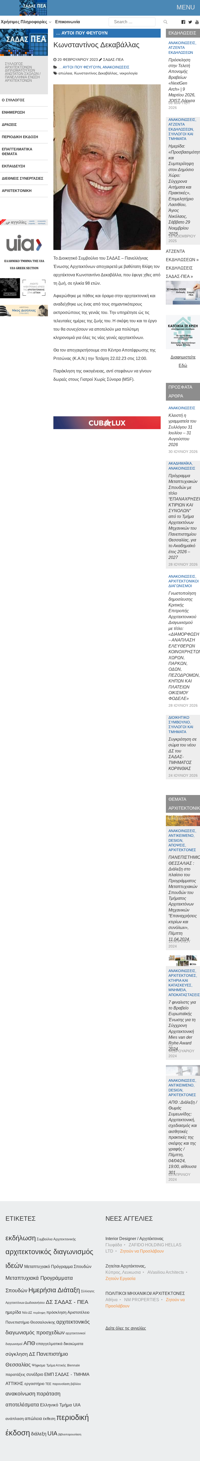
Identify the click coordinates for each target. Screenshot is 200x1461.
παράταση (48, 1393)
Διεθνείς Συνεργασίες (22, 178)
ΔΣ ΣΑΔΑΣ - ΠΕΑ (67, 1302)
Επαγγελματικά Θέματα (17, 151)
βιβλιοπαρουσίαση (69, 1434)
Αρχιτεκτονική (17, 191)
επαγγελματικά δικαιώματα (59, 1343)
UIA (52, 1433)
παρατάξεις (15, 1374)
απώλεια (33, 1418)
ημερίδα (13, 1312)
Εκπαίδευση (13, 166)
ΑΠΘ (29, 1343)
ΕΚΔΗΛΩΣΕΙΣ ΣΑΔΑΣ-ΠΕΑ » (179, 272)
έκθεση (49, 1418)
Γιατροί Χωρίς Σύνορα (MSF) (106, 379)
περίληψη (39, 1312)
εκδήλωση (20, 1238)
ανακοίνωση (20, 1393)
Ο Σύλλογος (13, 100)
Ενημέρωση (13, 112)
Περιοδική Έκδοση (20, 137)
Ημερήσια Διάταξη (54, 1290)
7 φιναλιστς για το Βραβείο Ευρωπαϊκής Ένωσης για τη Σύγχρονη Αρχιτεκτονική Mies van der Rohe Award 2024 (182, 1025)
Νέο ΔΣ (27, 1312)
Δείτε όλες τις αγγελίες (125, 1328)
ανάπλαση (14, 1418)
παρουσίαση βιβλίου (66, 1384)
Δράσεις (9, 124)
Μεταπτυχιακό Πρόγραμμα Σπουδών (57, 1266)
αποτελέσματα (22, 1404)
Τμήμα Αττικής (56, 1365)
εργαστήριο (34, 1383)
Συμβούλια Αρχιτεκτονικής (56, 1239)
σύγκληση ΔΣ (20, 1354)
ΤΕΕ (48, 1384)
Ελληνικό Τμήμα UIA (60, 1404)
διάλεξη (38, 1433)
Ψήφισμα (38, 1365)
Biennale (73, 1365)
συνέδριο (34, 1374)
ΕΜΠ (49, 1374)
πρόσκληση (56, 1312)
